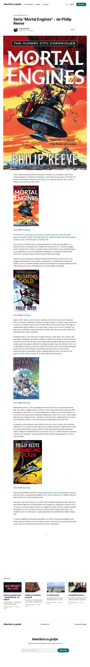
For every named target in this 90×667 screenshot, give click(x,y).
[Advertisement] (45, 555)
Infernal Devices (30, 239)
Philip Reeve (41, 237)
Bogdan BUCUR (24, 29)
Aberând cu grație (12, 4)
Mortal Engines (59, 177)
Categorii (46, 4)
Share (73, 29)
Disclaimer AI (45, 624)
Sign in (72, 4)
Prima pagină (29, 4)
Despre (38, 4)
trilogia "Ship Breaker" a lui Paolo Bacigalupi (53, 492)
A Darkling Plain (43, 239)
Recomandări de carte (20, 15)
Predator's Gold (18, 239)
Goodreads (26, 230)
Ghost (84, 624)
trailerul (43, 179)
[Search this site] (66, 4)
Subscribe (81, 4)
